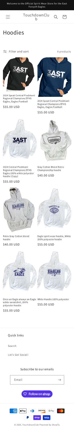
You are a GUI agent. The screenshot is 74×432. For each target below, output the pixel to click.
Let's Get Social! (18, 354)
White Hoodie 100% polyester (53, 299)
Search (12, 346)
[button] (8, 17)
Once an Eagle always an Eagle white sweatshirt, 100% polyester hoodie (19, 302)
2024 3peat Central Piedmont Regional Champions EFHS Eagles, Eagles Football (19, 98)
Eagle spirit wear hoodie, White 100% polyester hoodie (54, 238)
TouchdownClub (30, 424)
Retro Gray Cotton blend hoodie (16, 238)
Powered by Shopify (49, 424)
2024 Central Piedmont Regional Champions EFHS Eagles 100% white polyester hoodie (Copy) (18, 171)
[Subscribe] (59, 379)
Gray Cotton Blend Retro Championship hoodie (50, 168)
